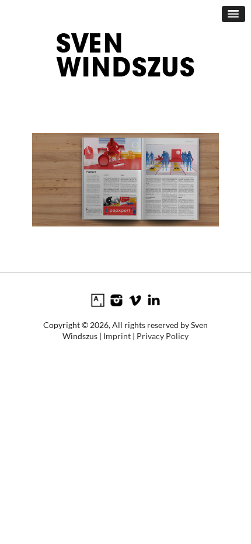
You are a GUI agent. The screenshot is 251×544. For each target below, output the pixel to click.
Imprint (117, 336)
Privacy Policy (163, 336)
